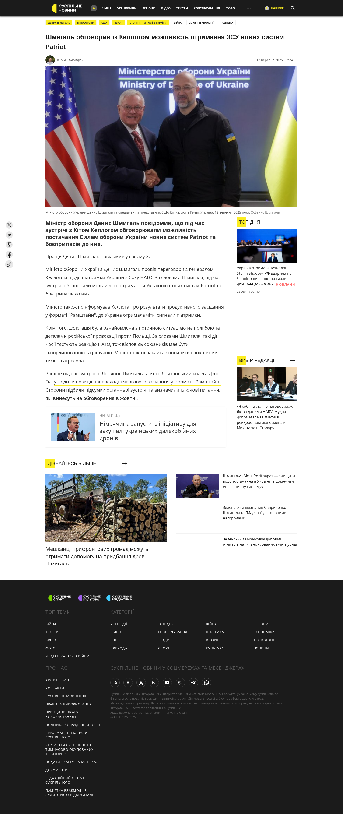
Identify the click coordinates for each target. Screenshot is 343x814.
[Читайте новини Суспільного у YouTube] (167, 682)
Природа (118, 648)
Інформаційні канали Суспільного (67, 734)
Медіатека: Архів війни (67, 656)
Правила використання (69, 704)
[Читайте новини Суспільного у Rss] (115, 682)
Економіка (264, 632)
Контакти (55, 688)
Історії (212, 640)
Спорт (164, 648)
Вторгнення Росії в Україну (148, 22)
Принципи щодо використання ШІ (63, 714)
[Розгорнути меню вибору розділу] (94, 8)
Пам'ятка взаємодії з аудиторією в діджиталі (69, 792)
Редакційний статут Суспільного (65, 780)
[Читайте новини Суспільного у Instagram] (154, 682)
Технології (264, 640)
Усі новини (127, 8)
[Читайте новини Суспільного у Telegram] (193, 682)
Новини (261, 648)
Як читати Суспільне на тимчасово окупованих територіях (70, 749)
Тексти (182, 8)
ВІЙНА (178, 22)
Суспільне (173, 708)
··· (249, 8)
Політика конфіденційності (73, 725)
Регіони (149, 8)
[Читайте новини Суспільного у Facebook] (128, 682)
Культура (215, 648)
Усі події (118, 624)
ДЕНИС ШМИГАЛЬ (59, 22)
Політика (215, 632)
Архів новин (57, 680)
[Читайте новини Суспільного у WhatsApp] (206, 682)
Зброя (118, 22)
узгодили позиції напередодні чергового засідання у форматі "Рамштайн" (137, 382)
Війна (107, 8)
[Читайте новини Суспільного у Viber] (180, 682)
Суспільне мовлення (66, 696)
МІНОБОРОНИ (85, 22)
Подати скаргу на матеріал (72, 762)
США (104, 22)
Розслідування (207, 8)
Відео (166, 8)
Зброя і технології (201, 22)
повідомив (112, 256)
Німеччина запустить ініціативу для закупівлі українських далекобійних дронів (148, 431)
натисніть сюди (175, 712)
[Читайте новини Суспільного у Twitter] (141, 682)
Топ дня (166, 624)
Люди (164, 640)
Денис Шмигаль (117, 223)
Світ (114, 640)
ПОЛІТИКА (227, 22)
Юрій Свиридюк (70, 60)
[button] (9, 225)
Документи (57, 770)
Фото (230, 8)
